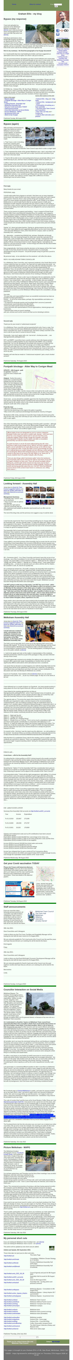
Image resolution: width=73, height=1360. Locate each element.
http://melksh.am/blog (10, 1321)
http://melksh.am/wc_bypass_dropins (15, 1293)
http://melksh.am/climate (11, 1259)
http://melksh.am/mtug (11, 1304)
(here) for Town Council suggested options (13, 488)
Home (14, 4)
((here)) (6, 30)
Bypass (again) (9, 99)
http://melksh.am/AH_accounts (40, 811)
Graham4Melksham (24, 1090)
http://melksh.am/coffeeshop (12, 1323)
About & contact (35, 4)
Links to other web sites (43, 115)
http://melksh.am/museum (12, 1326)
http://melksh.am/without (11, 1302)
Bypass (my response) (63, 49)
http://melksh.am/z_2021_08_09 (14, 1280)
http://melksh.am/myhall (11, 1282)
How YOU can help (42, 111)
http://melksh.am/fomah (11, 1263)
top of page (56, 1341)
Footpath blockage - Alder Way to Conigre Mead (63, 53)
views (38, 103)
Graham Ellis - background (44, 102)
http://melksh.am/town (11, 1300)
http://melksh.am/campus (11, 1305)
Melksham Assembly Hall (13, 105)
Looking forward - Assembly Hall (15, 103)
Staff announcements (11, 108)
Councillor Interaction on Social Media (17, 110)
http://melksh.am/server (11, 1329)
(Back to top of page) (11, 115)
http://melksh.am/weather (12, 1317)
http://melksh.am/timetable (12, 1313)
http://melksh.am (25, 1207)
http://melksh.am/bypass (11, 1289)
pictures (37, 116)
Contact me (39, 113)
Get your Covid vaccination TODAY (16, 107)
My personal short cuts (12, 113)
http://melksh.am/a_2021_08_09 (14, 1273)
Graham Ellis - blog (42, 99)
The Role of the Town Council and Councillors (45, 109)
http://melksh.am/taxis (10, 1309)
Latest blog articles (63, 38)
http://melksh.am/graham (11, 1319)
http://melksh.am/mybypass (12, 1296)
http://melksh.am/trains (11, 1311)
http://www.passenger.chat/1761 (14, 1102)
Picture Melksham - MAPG (13, 111)
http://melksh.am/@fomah (12, 1266)
